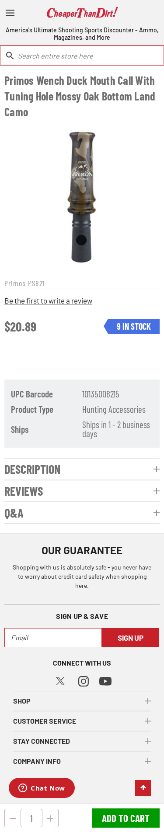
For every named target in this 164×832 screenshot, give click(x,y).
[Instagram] (83, 680)
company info (37, 761)
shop (22, 701)
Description (32, 469)
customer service (44, 721)
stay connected (41, 741)
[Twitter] (60, 680)
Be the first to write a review (48, 300)
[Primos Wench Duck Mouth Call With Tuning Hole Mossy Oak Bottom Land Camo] (82, 197)
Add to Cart (126, 818)
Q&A (14, 512)
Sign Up (130, 637)
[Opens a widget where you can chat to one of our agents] (42, 789)
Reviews (23, 490)
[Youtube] (105, 681)
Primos (15, 283)
